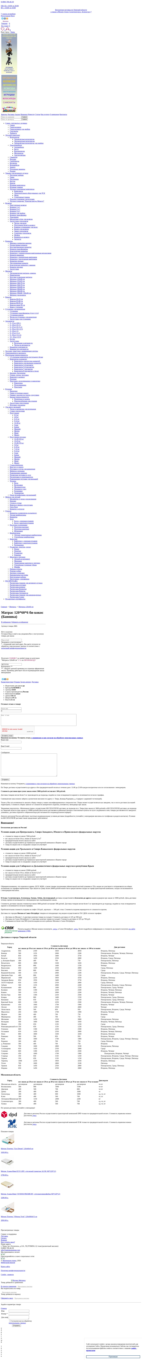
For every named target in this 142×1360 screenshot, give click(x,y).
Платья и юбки (15, 571)
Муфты (17, 235)
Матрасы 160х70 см (17, 285)
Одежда (8, 511)
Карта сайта (5, 1266)
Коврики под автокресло (19, 349)
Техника (13, 481)
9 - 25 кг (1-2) (15, 333)
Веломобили (14, 165)
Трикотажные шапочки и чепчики (27, 563)
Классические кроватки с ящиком (22, 265)
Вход (13, 16)
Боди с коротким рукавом (24, 523)
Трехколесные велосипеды (24, 139)
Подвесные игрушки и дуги (20, 475)
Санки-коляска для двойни (20, 129)
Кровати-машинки (17, 255)
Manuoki (17, 429)
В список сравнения (8, 1286)
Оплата (3, 1238)
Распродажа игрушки (18, 585)
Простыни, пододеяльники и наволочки (25, 381)
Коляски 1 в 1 (15, 207)
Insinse (16, 427)
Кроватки (9, 241)
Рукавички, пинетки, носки (20, 547)
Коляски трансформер (18, 215)
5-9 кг (16, 445)
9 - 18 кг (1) (14, 331)
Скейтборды (14, 161)
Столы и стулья (15, 503)
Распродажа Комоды (17, 591)
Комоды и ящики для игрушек (21, 505)
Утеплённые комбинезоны (24, 537)
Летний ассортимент (22, 559)
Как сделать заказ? (8, 1242)
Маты (16, 195)
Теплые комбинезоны (18, 515)
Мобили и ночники (17, 471)
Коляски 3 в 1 (15, 211)
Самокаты (13, 157)
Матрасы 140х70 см (17, 283)
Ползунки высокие (21, 527)
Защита (12, 167)
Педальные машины (17, 169)
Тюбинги (13, 133)
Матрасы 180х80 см (17, 289)
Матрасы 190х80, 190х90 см (20, 293)
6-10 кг (17, 447)
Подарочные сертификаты (15, 599)
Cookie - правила (7, 1274)
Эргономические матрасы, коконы (23, 273)
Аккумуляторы (20, 155)
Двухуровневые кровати (19, 263)
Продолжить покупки (25, 1286)
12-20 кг (17, 423)
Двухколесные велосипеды (24, 141)
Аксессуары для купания (19, 403)
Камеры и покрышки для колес (26, 227)
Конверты (13, 517)
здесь (55, 929)
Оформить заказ (7, 1298)
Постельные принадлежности (16, 355)
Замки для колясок (21, 231)
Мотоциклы (18, 153)
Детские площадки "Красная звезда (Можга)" (27, 201)
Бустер (12, 339)
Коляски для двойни (17, 213)
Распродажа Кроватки (18, 589)
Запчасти (17, 239)
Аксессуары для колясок (19, 221)
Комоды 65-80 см (16, 301)
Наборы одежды (16, 569)
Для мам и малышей (13, 407)
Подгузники (14, 413)
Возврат (4, 1240)
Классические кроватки (19, 251)
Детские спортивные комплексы (22, 189)
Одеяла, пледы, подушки (19, 375)
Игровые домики (16, 187)
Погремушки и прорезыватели (21, 477)
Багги (16, 149)
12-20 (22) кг (19, 439)
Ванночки (13, 391)
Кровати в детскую (17, 509)
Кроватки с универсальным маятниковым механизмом (30, 253)
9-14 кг (17, 421)
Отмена (4, 1308)
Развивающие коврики (18, 473)
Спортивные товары (22, 197)
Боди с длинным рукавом (24, 521)
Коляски (8, 203)
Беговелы (13, 163)
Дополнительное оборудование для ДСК (29, 193)
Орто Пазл (14, 507)
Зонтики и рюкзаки (17, 573)
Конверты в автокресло (19, 347)
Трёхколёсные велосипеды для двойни (28, 143)
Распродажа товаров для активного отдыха (26, 583)
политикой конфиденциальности (13, 648)
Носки (16, 549)
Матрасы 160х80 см (17, 287)
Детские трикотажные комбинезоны (28, 535)
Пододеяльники (20, 385)
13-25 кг (17, 441)
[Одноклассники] (7, 18)
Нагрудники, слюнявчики (19, 579)
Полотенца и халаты (22, 399)
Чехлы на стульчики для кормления (23, 317)
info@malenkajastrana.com (10, 1250)
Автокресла (9, 321)
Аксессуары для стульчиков (20, 319)
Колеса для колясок (21, 229)
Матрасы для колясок (18, 295)
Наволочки (18, 383)
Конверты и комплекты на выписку (23, 513)
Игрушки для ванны (17, 405)
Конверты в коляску (21, 237)
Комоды (8, 297)
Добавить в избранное (19, 622)
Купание (8, 389)
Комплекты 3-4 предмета (23, 365)
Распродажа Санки (17, 597)
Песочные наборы (17, 175)
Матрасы (8, 271)
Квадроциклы (19, 151)
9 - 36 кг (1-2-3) (15, 335)
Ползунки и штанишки (18, 525)
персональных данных (17, 1323)
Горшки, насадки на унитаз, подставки (24, 395)
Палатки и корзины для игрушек (22, 199)
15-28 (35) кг (19, 443)
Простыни (18, 387)
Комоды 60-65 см (16, 299)
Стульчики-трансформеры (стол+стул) (24, 313)
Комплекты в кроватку (18, 359)
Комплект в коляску (17, 377)
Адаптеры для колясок (22, 233)
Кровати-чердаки (16, 267)
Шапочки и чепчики (17, 557)
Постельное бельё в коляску (24, 225)
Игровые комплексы (17, 185)
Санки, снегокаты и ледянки (16, 123)
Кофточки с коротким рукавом (25, 543)
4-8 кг (16, 417)
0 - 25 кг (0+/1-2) (16, 327)
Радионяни (18, 491)
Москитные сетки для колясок (21, 219)
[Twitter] (2, 18)
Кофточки (13, 539)
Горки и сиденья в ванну (19, 393)
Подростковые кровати (18, 245)
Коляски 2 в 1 (15, 209)
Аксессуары (14, 269)
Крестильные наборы (18, 577)
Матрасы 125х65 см (17, 281)
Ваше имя (4, 740)
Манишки (18, 561)
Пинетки (17, 551)
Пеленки (13, 379)
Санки (12, 125)
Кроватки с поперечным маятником (23, 257)
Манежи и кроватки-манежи (20, 243)
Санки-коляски (15, 127)
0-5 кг (16, 415)
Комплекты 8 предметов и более (26, 371)
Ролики (12, 171)
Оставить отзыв (7, 736)
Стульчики (14, 311)
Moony (16, 435)
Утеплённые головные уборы (25, 565)
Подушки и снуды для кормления (22, 469)
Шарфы (17, 567)
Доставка (4, 1236)
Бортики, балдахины (17, 373)
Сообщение (5, 752)
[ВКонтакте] (5, 18)
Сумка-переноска (16, 465)
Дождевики (14, 217)
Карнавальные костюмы (19, 575)
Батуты (12, 181)
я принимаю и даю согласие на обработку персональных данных (57, 738)
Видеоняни (18, 485)
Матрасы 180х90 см (17, 291)
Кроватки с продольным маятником (23, 259)
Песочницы (14, 179)
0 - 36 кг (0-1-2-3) (16, 329)
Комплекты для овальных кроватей (27, 363)
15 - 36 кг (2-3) (15, 337)
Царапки (17, 555)
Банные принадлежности (19, 397)
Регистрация (5, 16)
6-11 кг (16, 419)
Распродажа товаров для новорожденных (25, 595)
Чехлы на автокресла (22, 345)
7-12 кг (17, 449)
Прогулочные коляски (18, 205)
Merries (17, 431)
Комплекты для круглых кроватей (27, 361)
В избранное (6, 622)
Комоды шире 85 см (17, 305)
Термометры (19, 493)
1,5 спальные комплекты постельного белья (26, 357)
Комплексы (18, 191)
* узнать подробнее (8, 14)
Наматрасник (15, 275)
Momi (16, 433)
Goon (16, 425)
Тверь (12, 32)
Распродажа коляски (17, 587)
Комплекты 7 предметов (23, 369)
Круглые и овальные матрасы (21, 277)
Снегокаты (14, 131)
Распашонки (19, 545)
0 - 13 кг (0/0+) (15, 323)
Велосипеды (14, 137)
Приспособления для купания (25, 401)
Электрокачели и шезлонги (15, 353)
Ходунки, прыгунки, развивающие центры (21, 351)
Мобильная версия (8, 1262)
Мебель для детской (12, 497)
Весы (16, 483)
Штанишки (18, 531)
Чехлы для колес (20, 223)
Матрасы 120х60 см (17, 279)
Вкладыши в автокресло (23, 343)
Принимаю (113, 1357)
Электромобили (16, 145)
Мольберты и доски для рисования (23, 499)
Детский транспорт (12, 135)
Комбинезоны (15, 533)
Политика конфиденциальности (13, 1270)
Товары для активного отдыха (16, 173)
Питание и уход (20, 489)
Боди (12, 519)
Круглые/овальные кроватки (20, 247)
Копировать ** (6, 666)
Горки (12, 177)
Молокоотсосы (19, 487)
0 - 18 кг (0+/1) (15, 325)
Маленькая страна (9, 1260)
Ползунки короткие (21, 529)
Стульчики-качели (17, 315)
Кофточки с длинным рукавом (25, 541)
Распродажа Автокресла (19, 593)
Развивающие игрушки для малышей (24, 479)
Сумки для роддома (17, 411)
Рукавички (18, 553)
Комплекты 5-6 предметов (24, 367)
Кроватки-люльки (16, 261)
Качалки (13, 501)
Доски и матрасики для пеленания (23, 409)
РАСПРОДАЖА (11, 581)
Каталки (13, 159)
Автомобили (19, 147)
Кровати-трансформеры (19, 249)
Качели (12, 183)
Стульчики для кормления (15, 309)
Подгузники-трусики (18, 437)
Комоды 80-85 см (16, 303)
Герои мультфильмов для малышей (23, 495)
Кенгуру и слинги (16, 467)
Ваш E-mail (5, 746)
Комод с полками (16, 307)
